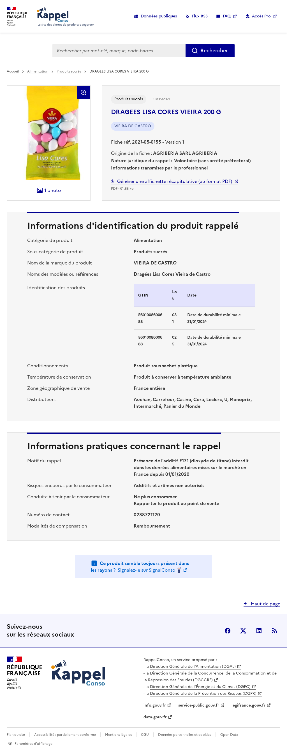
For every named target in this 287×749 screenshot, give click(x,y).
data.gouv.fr (155, 717)
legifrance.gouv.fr (248, 705)
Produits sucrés (69, 71)
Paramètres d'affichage (33, 743)
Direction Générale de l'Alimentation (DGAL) (193, 666)
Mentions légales (118, 734)
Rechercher (214, 50)
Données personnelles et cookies (184, 734)
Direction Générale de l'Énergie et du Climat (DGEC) (200, 687)
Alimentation (37, 71)
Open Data (229, 734)
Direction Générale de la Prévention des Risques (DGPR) (203, 693)
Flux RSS (200, 16)
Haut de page (265, 603)
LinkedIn (259, 630)
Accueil (13, 71)
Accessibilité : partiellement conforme (65, 734)
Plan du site (16, 734)
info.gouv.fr (155, 705)
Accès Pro (261, 16)
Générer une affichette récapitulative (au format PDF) (174, 181)
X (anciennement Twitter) (243, 630)
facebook (227, 630)
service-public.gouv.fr (198, 705)
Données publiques (159, 16)
